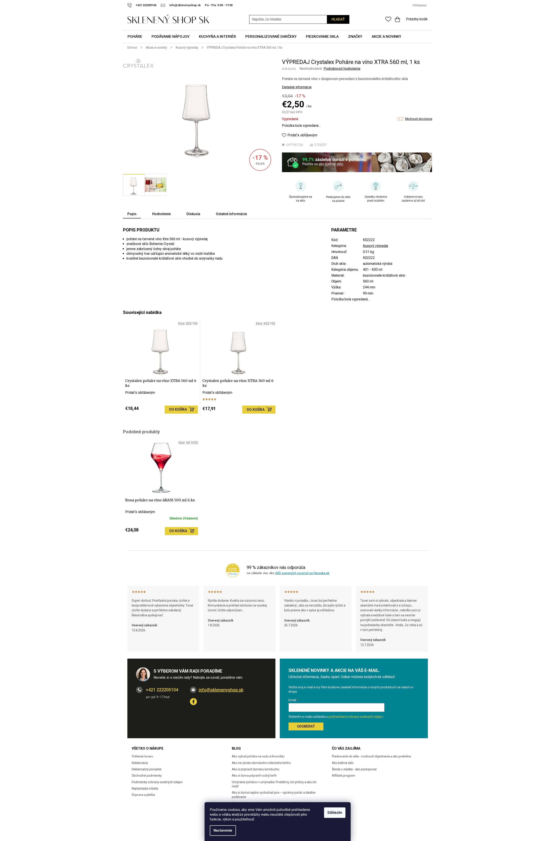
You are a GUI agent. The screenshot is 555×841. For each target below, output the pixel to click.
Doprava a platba (143, 794)
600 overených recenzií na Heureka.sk (302, 573)
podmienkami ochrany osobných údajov (355, 716)
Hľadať (338, 19)
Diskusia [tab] (193, 214)
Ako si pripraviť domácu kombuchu (255, 769)
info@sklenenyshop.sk (221, 689)
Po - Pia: (211, 5)
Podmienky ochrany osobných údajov (157, 782)
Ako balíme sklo (342, 763)
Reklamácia (140, 763)
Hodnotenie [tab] (161, 214)
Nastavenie (222, 830)
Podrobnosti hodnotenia (342, 69)
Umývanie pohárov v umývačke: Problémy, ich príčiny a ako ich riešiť (274, 784)
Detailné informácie (297, 87)
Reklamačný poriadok (146, 769)
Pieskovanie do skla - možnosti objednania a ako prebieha (371, 756)
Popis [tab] (132, 214)
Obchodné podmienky (147, 775)
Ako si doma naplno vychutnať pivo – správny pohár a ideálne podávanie (274, 794)
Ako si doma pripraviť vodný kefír (254, 775)
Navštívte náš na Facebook (193, 701)
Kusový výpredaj (375, 246)
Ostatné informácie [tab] (231, 214)
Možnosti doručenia (418, 119)
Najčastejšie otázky (145, 788)
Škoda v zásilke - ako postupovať (354, 769)
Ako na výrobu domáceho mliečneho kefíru (261, 763)
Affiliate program (343, 775)
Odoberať (306, 726)
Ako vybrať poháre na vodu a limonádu (258, 756)
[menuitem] (135, 36)
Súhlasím (334, 812)
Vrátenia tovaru (142, 756)
